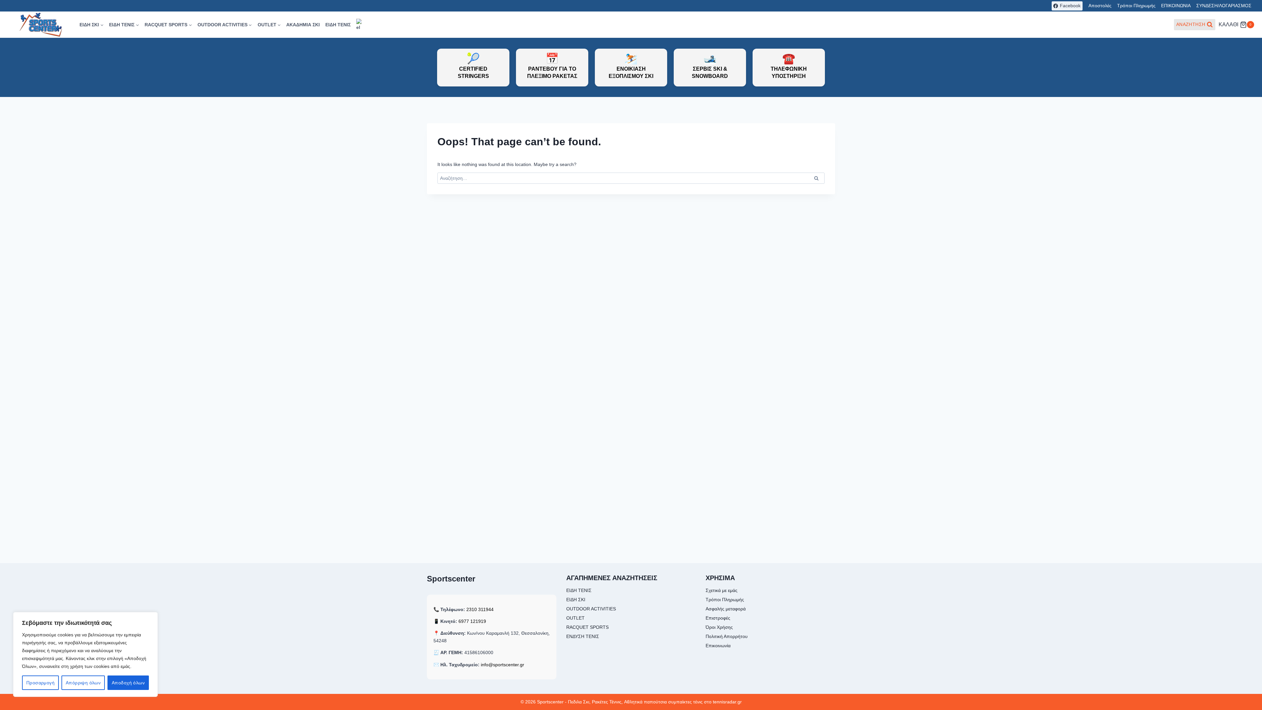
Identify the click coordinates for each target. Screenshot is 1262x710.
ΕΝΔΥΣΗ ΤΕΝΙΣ (582, 636)
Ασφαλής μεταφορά (726, 608)
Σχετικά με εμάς (721, 590)
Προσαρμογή (40, 682)
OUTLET (575, 618)
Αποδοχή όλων (128, 682)
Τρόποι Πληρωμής (1136, 5)
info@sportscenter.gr (502, 664)
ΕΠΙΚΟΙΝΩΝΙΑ (1176, 5)
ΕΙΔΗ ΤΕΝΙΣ (338, 24)
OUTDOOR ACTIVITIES (591, 608)
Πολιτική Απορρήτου (727, 636)
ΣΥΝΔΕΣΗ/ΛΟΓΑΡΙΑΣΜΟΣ (1223, 5)
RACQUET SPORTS (587, 627)
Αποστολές (1099, 5)
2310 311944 (480, 609)
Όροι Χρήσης (719, 627)
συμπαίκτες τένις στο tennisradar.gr (705, 701)
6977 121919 (472, 621)
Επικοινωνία (718, 645)
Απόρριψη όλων (83, 682)
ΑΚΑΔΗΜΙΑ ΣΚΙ (303, 24)
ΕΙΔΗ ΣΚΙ (575, 599)
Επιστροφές (718, 618)
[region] (85, 654)
